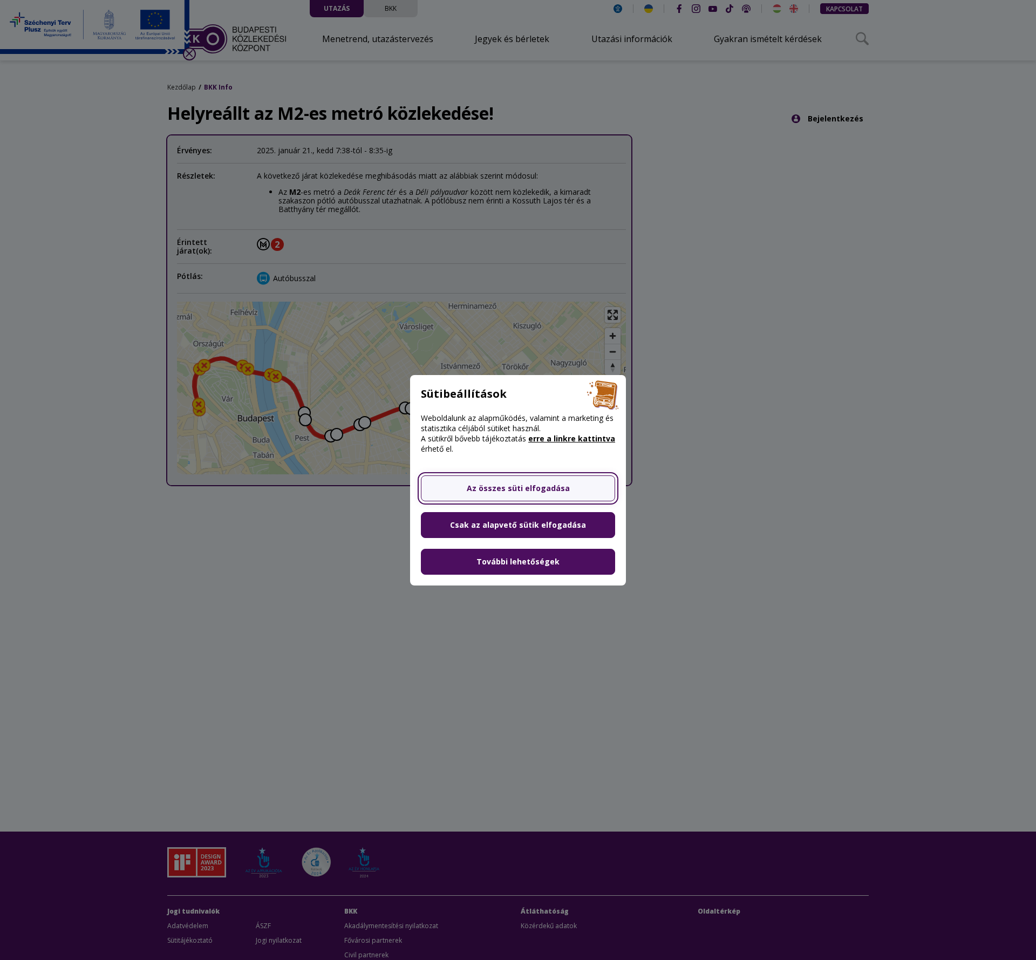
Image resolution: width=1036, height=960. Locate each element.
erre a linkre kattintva (571, 438)
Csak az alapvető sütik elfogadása (518, 525)
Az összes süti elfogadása (518, 488)
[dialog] (518, 480)
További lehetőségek (518, 561)
